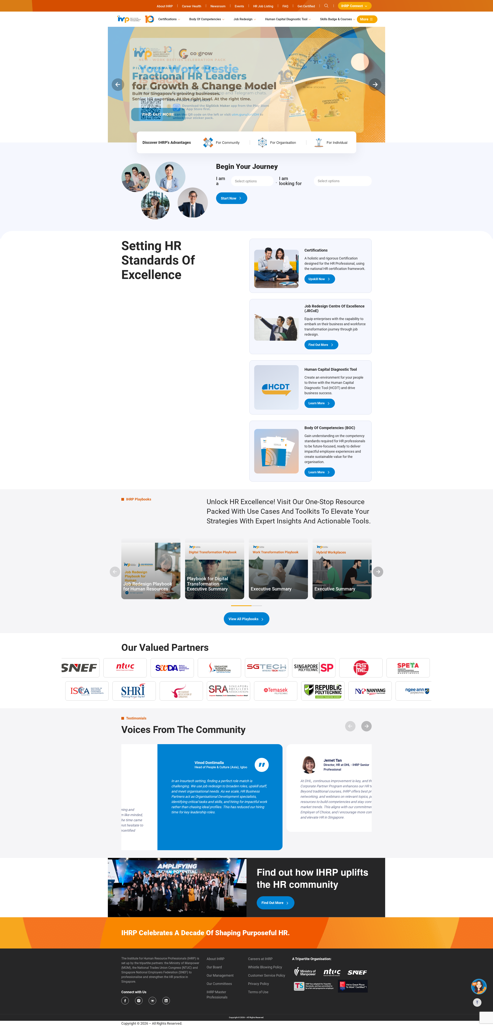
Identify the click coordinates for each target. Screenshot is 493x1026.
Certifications (167, 19)
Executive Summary (271, 588)
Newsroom (218, 6)
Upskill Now (317, 279)
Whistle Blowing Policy (265, 949)
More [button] (364, 19)
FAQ (285, 6)
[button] (118, 84)
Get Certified (306, 6)
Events (239, 6)
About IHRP (165, 6)
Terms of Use (258, 974)
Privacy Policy (258, 965)
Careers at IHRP (260, 940)
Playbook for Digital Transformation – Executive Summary (207, 583)
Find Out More (318, 345)
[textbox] (246, 181)
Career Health (191, 6)
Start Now (228, 198)
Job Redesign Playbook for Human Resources (147, 586)
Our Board (214, 949)
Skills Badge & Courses (336, 19)
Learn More (317, 403)
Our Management (220, 957)
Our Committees (219, 965)
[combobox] (252, 181)
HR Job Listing (263, 6)
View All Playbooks (243, 619)
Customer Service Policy (266, 957)
